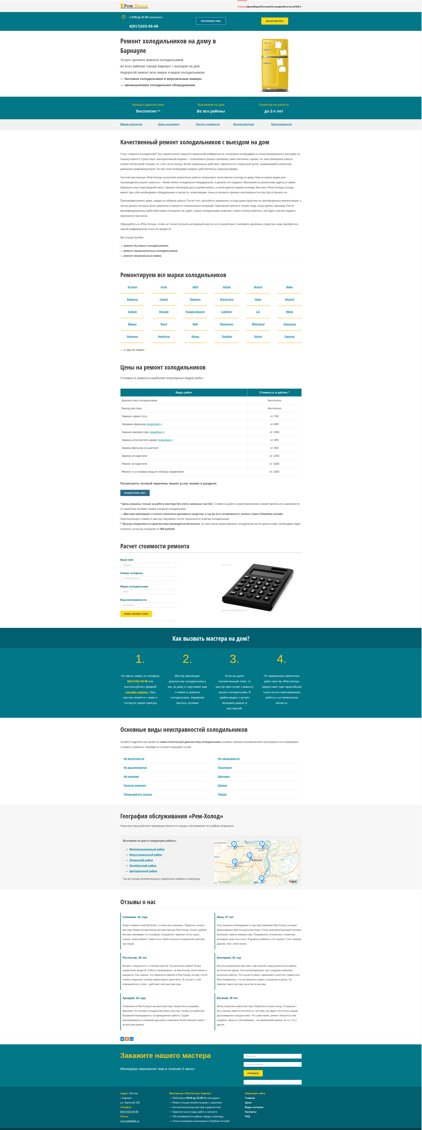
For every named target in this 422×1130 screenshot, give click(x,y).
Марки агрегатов (131, 124)
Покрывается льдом (138, 794)
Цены (248, 1102)
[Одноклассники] (127, 1039)
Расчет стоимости (208, 124)
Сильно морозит (135, 785)
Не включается (134, 758)
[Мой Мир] (132, 1039)
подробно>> (154, 424)
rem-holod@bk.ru (129, 1121)
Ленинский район (141, 860)
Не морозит (131, 776)
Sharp (195, 336)
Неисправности (281, 124)
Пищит (222, 794)
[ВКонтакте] (122, 1039)
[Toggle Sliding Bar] (300, 6)
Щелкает (224, 776)
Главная (250, 1098)
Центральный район (143, 871)
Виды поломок (254, 1107)
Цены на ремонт (169, 124)
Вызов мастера (243, 124)
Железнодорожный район (147, 849)
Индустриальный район (145, 854)
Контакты (250, 1112)
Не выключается (135, 767)
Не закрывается (229, 758)
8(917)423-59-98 (129, 1112)
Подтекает (225, 767)
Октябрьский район (142, 865)
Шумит (222, 785)
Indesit (132, 311)
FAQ (247, 1116)
